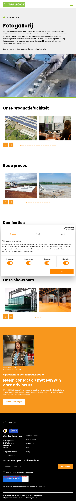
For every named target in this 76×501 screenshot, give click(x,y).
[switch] (28, 263)
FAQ (28, 452)
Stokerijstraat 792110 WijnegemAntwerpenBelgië (9, 444)
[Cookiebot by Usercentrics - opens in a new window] (65, 228)
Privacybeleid (31, 498)
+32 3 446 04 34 (9, 456)
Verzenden (65, 466)
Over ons (29, 448)
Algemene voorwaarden (13, 498)
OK (62, 271)
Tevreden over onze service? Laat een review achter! (24, 487)
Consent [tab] (13, 234)
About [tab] (63, 234)
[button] (14, 402)
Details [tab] (38, 234)
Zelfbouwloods (32, 436)
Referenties (30, 444)
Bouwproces (31, 440)
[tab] (20, 145)
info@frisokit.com (10, 452)
